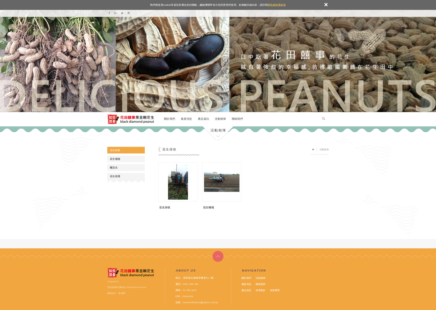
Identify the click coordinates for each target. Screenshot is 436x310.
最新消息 (186, 118)
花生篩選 (115, 176)
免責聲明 (275, 290)
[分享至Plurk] (129, 13)
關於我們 (169, 118)
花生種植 (115, 158)
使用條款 (260, 290)
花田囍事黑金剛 (130, 119)
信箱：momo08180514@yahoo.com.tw (196, 302)
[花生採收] (178, 200)
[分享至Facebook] (109, 13)
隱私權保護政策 (277, 4)
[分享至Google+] (116, 13)
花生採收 (115, 150)
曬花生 (114, 167)
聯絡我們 (237, 118)
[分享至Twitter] (122, 13)
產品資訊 (203, 118)
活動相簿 (220, 118)
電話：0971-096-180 (186, 284)
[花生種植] (222, 200)
